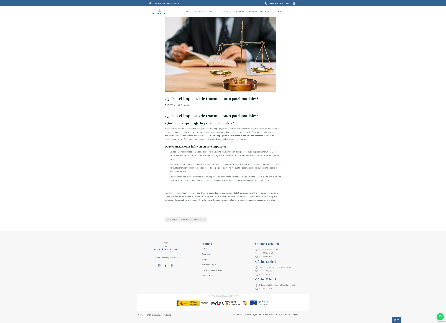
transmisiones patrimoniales (193, 220)
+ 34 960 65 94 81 (266, 288)
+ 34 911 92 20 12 (265, 271)
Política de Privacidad (268, 314)
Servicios (199, 12)
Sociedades (172, 220)
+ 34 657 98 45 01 (266, 257)
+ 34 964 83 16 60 (266, 253)
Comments (185, 105)
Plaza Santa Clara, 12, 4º (268, 250)
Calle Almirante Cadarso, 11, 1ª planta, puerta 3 (277, 285)
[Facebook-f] (166, 265)
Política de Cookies (289, 314)
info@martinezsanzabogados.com (166, 3)
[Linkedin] (159, 265)
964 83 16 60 (274, 4)
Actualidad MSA (209, 265)
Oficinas (224, 12)
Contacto (280, 12)
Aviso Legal (252, 314)
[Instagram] (172, 265)
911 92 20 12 (284, 4)
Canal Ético (239, 314)
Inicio (188, 12)
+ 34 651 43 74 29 (265, 274)
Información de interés (259, 12)
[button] (440, 316)
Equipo (212, 12)
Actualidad (239, 12)
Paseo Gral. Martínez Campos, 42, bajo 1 (275, 267)
